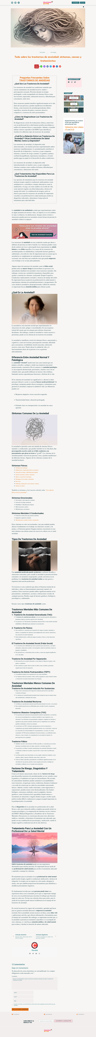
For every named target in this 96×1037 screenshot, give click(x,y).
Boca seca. (18, 481)
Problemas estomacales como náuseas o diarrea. (27, 483)
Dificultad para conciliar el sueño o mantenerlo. (27, 520)
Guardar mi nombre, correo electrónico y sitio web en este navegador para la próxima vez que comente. (34, 1004)
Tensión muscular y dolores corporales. (25, 474)
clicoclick (34, 950)
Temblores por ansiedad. (22, 468)
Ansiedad (42, 52)
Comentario (14, 976)
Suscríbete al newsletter (63, 1020)
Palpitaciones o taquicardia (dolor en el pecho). (27, 470)
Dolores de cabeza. (20, 486)
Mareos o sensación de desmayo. (24, 477)
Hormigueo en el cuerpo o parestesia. (25, 479)
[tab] (34, 98)
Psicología (53, 52)
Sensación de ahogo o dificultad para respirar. (27, 472)
